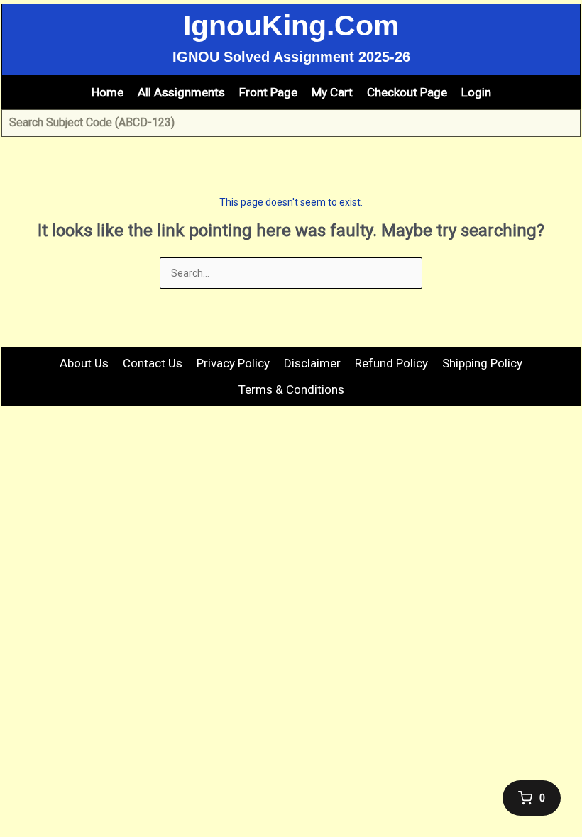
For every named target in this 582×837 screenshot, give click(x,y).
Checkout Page (407, 92)
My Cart (332, 92)
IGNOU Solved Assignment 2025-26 (291, 57)
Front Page (268, 92)
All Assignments (181, 92)
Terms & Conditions (291, 389)
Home (107, 92)
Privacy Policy (233, 363)
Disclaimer (312, 363)
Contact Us (152, 363)
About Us (84, 363)
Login (476, 92)
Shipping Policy (482, 363)
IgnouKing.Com (291, 25)
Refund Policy (391, 363)
